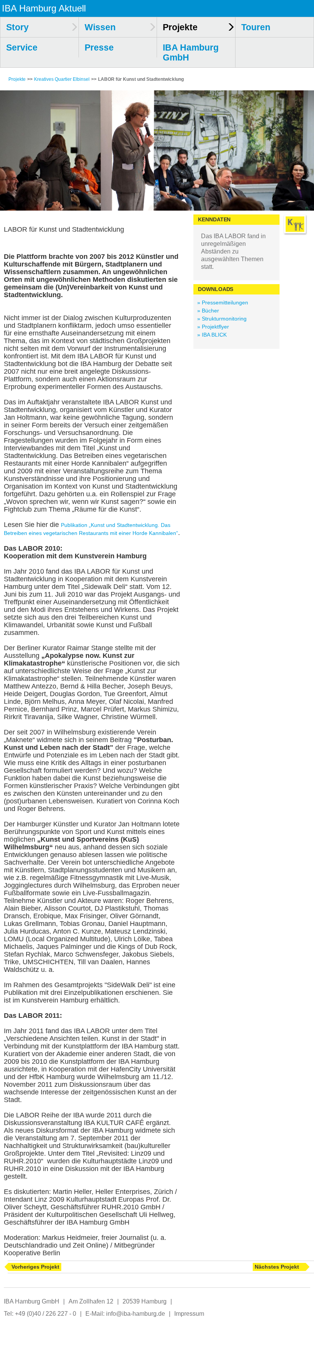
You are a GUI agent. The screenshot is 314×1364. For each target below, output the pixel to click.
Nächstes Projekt (277, 1267)
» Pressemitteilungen (222, 302)
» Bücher (208, 310)
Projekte (17, 79)
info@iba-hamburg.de (135, 1313)
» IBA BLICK (212, 335)
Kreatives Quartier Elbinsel (62, 79)
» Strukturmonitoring (222, 319)
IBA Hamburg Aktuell (44, 8)
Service (22, 47)
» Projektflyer (213, 327)
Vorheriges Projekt (35, 1267)
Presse (99, 47)
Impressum (189, 1313)
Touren (255, 27)
